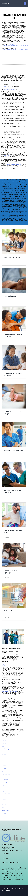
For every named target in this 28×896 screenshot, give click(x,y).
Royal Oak (4, 804)
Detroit (4, 740)
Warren (4, 746)
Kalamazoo (5, 779)
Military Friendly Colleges (9, 870)
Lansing (4, 751)
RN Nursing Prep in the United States (13, 868)
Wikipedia (11, 44)
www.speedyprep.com (14, 164)
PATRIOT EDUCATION (16, 879)
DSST (5, 86)
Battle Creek (5, 810)
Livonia (4, 765)
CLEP (5, 83)
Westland (4, 768)
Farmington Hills (6, 774)
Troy (3, 771)
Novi (3, 807)
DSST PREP (15, 874)
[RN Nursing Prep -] (5, 3)
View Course (6, 457)
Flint (3, 760)
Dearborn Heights (6, 802)
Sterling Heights (6, 749)
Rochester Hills (6, 788)
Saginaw (4, 813)
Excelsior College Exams (10, 89)
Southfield (4, 785)
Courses (6, 859)
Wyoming (4, 782)
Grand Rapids (5, 743)
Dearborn (4, 762)
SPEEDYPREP (6, 874)
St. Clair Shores (6, 793)
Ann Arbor (4, 754)
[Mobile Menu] (25, 3)
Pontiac (4, 799)
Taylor (3, 790)
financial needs (5, 155)
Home (5, 857)
